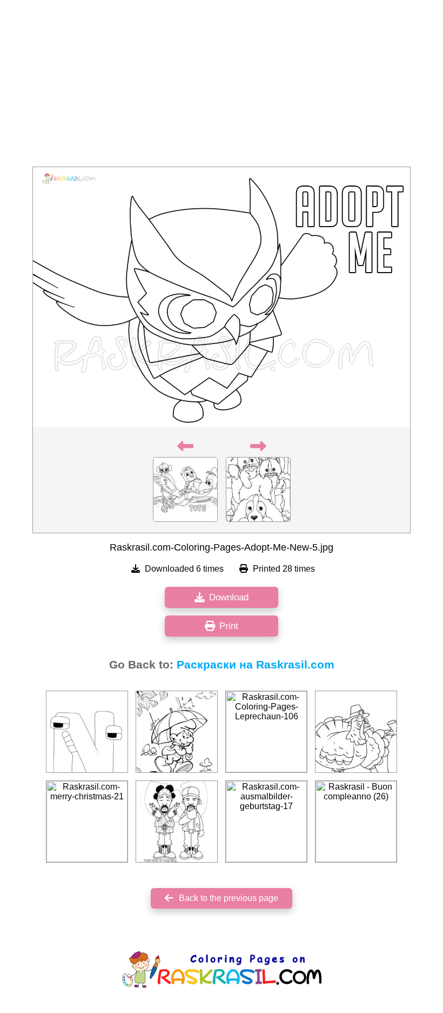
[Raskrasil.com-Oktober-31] (177, 732)
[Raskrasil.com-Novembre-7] (356, 732)
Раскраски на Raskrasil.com (255, 664)
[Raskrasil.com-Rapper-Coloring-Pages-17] (177, 821)
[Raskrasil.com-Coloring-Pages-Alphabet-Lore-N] (87, 732)
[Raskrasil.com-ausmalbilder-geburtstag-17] (266, 821)
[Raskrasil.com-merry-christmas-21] (87, 821)
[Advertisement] (221, 86)
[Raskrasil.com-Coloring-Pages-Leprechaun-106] (266, 732)
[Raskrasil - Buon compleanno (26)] (356, 821)
